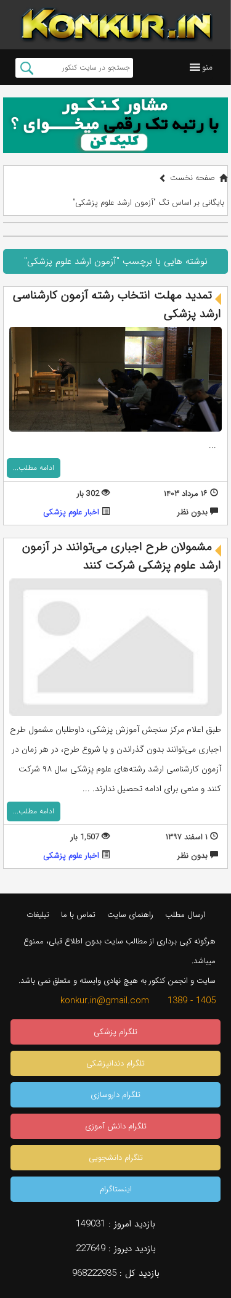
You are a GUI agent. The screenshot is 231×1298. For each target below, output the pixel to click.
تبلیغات (37, 914)
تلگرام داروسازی (115, 1094)
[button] (207, 67)
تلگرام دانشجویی (116, 1157)
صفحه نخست (192, 177)
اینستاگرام (116, 1189)
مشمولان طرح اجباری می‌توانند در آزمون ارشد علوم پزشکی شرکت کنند (121, 556)
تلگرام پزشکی (115, 1031)
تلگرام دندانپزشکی (115, 1063)
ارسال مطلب (185, 914)
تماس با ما (78, 914)
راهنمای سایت (130, 914)
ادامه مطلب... (33, 468)
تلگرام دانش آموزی (116, 1126)
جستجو (27, 68)
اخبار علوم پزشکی (71, 512)
